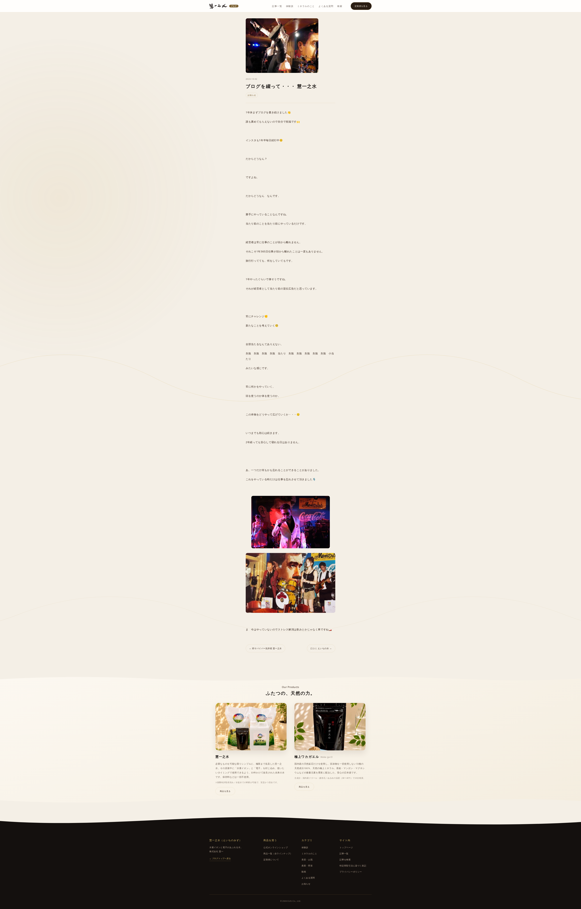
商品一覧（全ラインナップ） (277, 853)
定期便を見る (361, 6)
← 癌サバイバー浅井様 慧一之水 (265, 648)
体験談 (289, 6)
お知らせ (306, 883)
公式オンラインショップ (275, 847)
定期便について (271, 859)
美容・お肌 (307, 859)
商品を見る (225, 791)
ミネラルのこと (306, 6)
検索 (339, 6)
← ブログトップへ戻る (220, 858)
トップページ (346, 847)
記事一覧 (277, 6)
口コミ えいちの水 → (321, 648)
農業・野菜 (307, 865)
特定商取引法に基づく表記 (353, 865)
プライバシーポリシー (351, 871)
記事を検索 (345, 859)
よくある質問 (325, 6)
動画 (304, 871)
